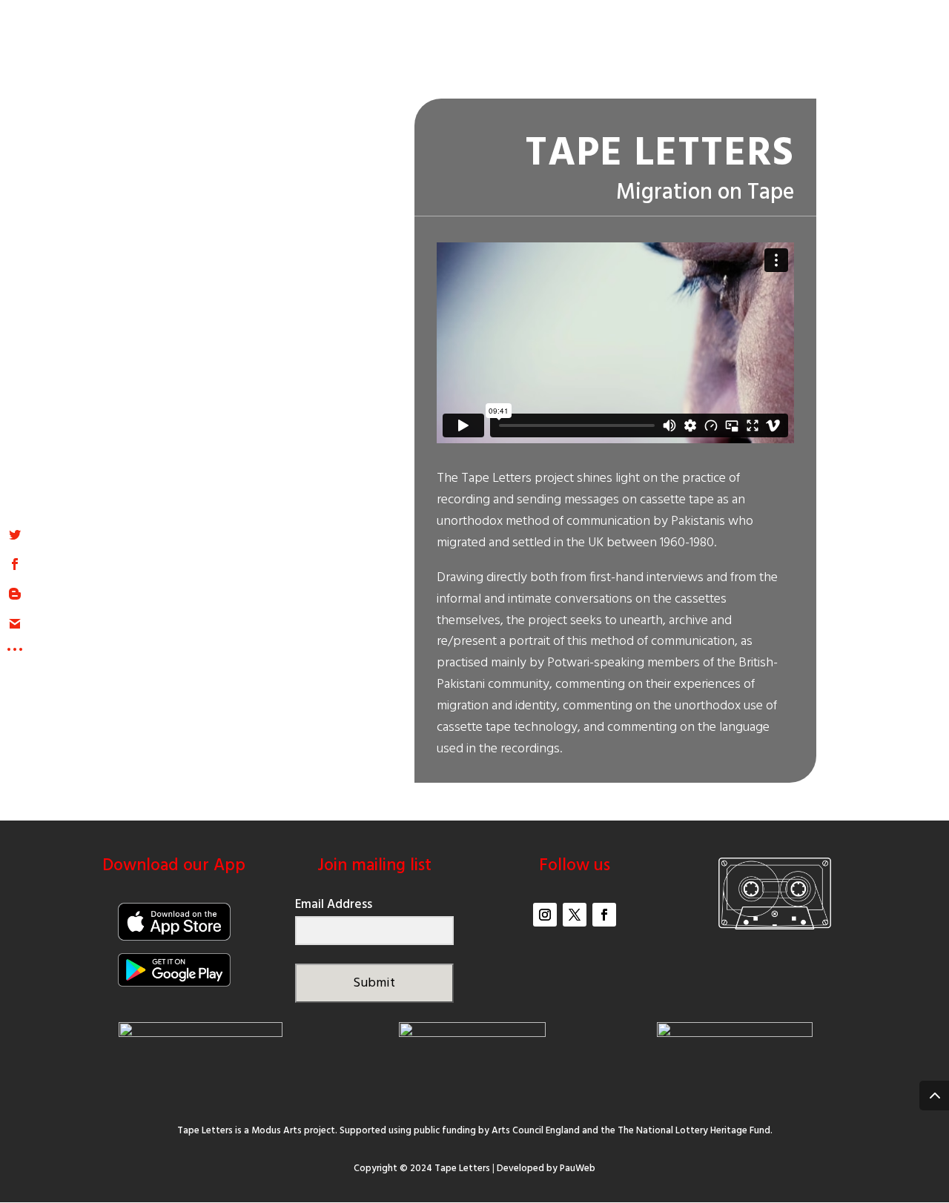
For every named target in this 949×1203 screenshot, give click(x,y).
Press (750, 54)
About (514, 54)
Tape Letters (462, 1168)
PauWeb (577, 1168)
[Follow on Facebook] (604, 915)
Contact (894, 54)
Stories (585, 54)
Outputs (678, 54)
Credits (817, 54)
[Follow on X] (574, 915)
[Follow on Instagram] (545, 915)
